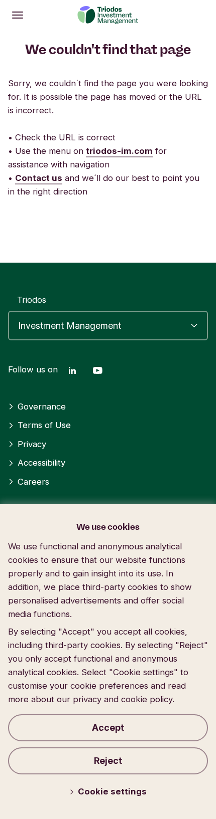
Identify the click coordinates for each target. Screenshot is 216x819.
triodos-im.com (119, 151)
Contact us (38, 178)
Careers (33, 482)
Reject (108, 760)
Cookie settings (112, 791)
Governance (42, 406)
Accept (108, 727)
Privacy (32, 444)
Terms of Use (44, 425)
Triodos (31, 300)
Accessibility (41, 463)
